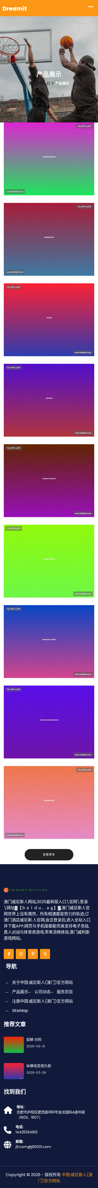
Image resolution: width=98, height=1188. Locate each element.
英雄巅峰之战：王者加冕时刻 (44, 273)
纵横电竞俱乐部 (28, 353)
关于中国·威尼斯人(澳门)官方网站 (42, 982)
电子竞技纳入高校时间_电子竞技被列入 (51, 671)
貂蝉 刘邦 (33, 1039)
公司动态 (42, 992)
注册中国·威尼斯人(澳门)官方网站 (42, 1001)
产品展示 (20, 992)
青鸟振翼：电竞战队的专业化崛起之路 (51, 189)
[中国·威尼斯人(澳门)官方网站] (29, 890)
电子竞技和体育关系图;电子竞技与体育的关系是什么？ (52, 752)
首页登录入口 (39, 83)
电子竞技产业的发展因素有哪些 (46, 836)
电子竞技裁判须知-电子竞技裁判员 (50, 594)
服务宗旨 (65, 992)
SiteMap (20, 1010)
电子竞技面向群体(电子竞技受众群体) (50, 511)
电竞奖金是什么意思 (34, 434)
